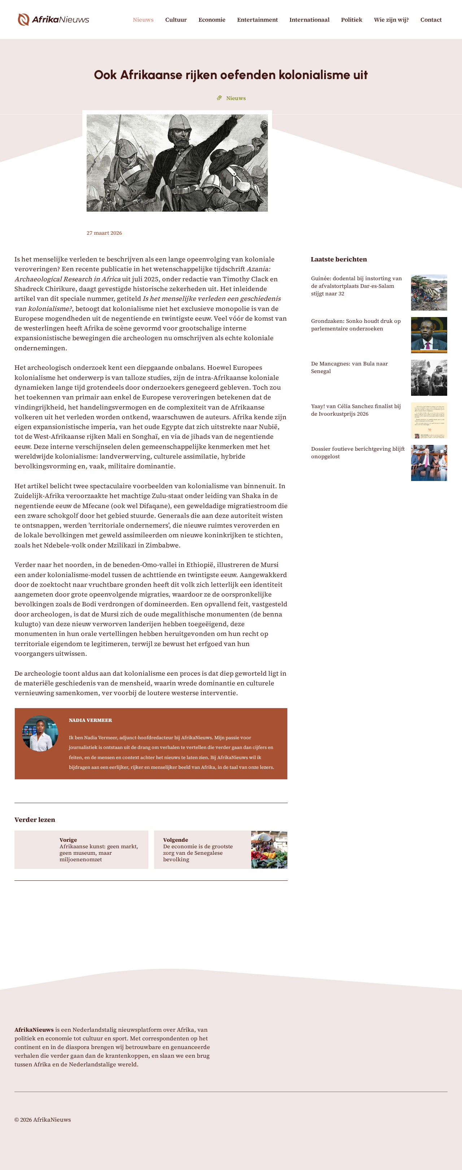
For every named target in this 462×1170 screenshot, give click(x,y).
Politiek (351, 19)
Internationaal (309, 19)
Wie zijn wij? (391, 19)
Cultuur (176, 19)
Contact (431, 19)
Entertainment (257, 19)
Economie (212, 19)
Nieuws (143, 19)
